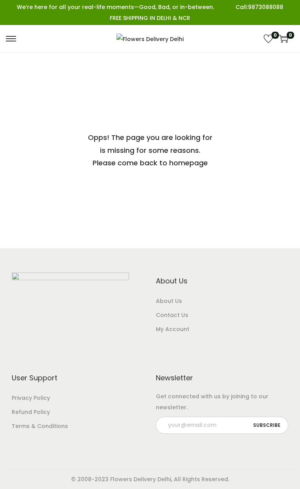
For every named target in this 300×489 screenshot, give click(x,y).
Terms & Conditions (40, 426)
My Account (172, 329)
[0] (268, 38)
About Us (169, 301)
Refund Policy (31, 412)
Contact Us (172, 315)
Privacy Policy (31, 398)
